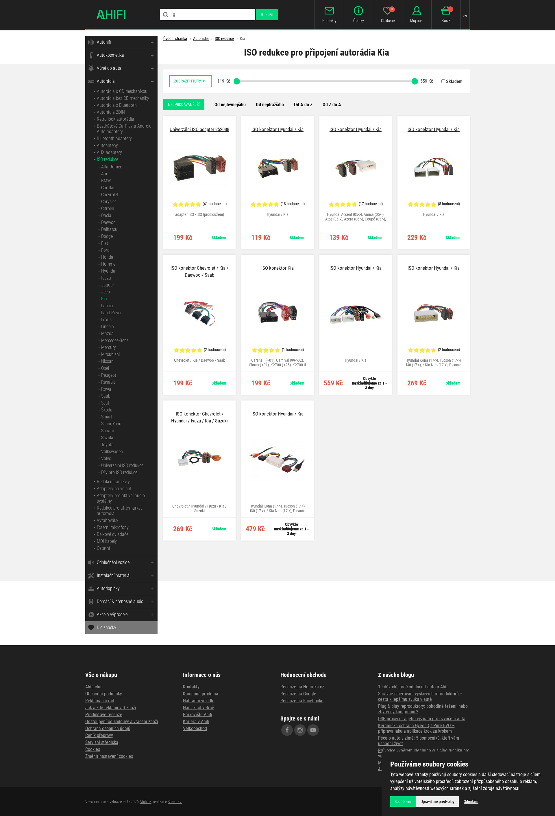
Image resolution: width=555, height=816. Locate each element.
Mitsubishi (110, 354)
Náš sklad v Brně (198, 707)
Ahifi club (94, 687)
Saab (105, 396)
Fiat (104, 243)
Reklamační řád (99, 700)
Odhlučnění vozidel (113, 562)
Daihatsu (109, 229)
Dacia (106, 215)
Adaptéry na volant (114, 488)
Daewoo (108, 222)
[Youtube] (313, 730)
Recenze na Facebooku (301, 700)
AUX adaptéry (109, 152)
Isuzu (106, 278)
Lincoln (107, 326)
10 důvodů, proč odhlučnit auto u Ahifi (413, 687)
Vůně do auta (109, 68)
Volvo (106, 458)
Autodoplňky (108, 588)
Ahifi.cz (145, 801)
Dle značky (106, 627)
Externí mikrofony (113, 527)
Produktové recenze (103, 714)
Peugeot (108, 375)
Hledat (267, 14)
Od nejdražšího (270, 104)
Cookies (92, 749)
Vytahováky (107, 520)
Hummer (109, 264)
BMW (106, 180)
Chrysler (108, 201)
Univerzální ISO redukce (122, 465)
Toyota (107, 444)
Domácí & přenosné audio (120, 601)
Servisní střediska (101, 742)
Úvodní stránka (175, 38)
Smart (106, 417)
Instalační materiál (113, 575)
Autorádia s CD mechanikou (122, 91)
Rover (106, 389)
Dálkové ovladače (112, 534)
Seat (105, 403)
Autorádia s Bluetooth (117, 105)
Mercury (108, 347)
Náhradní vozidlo (198, 700)
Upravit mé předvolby (437, 801)
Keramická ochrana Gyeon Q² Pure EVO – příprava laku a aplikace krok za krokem (416, 728)
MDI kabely (107, 541)
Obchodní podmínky (103, 693)
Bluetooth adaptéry (114, 138)
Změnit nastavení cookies (109, 756)
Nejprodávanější (184, 104)
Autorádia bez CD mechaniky (123, 98)
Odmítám (471, 801)
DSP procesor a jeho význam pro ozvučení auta (421, 718)
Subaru (107, 430)
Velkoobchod (195, 728)
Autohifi (104, 42)
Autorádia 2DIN (111, 112)
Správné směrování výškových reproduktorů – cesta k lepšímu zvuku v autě (420, 696)
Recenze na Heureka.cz (302, 687)
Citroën (107, 208)
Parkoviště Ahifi (197, 714)
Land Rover (111, 312)
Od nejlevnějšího (230, 104)
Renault (108, 382)
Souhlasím (403, 801)
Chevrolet (109, 194)
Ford (105, 250)
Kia (104, 299)
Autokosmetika (110, 55)
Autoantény (107, 145)
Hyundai (108, 271)
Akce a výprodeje (112, 614)
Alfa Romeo (111, 167)
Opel (105, 368)
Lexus (106, 319)
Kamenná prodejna (200, 693)
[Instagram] (300, 730)
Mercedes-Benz (115, 340)
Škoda (106, 410)
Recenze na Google (298, 693)
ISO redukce (107, 159)
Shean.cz (175, 801)
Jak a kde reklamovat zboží (110, 707)
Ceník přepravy (99, 735)
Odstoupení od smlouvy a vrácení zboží (121, 721)
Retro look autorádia (115, 119)
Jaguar (107, 285)
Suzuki (107, 437)
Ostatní (103, 548)
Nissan (107, 361)
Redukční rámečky (113, 481)
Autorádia (106, 81)
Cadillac (108, 187)
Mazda (107, 333)
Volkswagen (112, 451)
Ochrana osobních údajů (107, 728)
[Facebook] (287, 730)
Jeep (105, 292)
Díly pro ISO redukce (119, 472)
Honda (107, 257)
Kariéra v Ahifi (196, 721)
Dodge (107, 236)
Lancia (107, 305)
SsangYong (111, 424)
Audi (105, 174)
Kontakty (191, 687)
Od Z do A (332, 104)
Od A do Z (303, 104)
